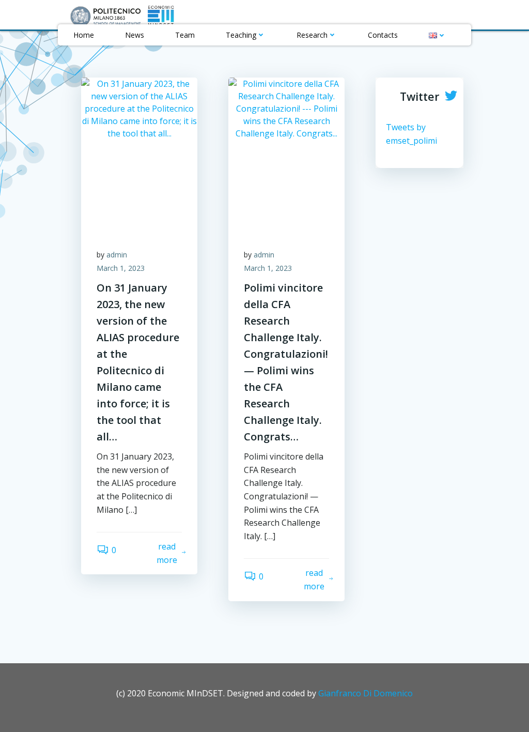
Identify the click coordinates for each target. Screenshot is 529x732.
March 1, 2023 (121, 268)
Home (83, 35)
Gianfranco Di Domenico (365, 693)
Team (185, 35)
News (134, 35)
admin (116, 255)
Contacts (383, 35)
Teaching (241, 35)
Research (312, 35)
